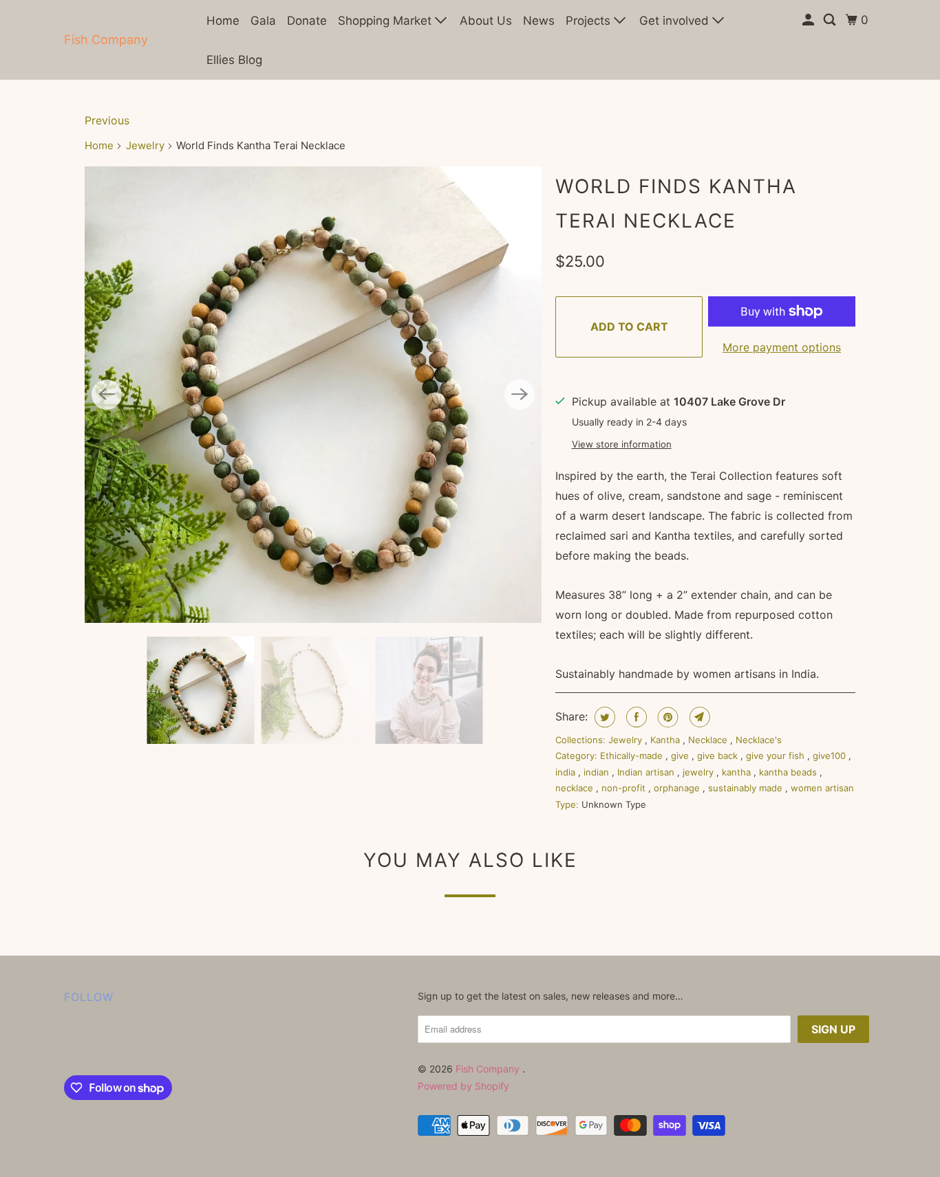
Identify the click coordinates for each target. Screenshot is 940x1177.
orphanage (678, 787)
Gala (263, 21)
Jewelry (145, 145)
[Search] (830, 20)
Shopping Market (386, 21)
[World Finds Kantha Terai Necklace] (313, 394)
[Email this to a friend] (698, 717)
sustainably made (746, 787)
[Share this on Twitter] (603, 717)
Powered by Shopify (463, 1086)
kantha (738, 772)
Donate (307, 21)
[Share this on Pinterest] (666, 717)
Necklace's (759, 739)
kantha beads (789, 772)
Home (222, 21)
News (539, 21)
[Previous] (107, 395)
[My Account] (809, 20)
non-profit (624, 787)
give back (718, 755)
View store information (622, 444)
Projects (590, 21)
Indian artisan (647, 772)
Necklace (709, 739)
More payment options (782, 347)
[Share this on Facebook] (635, 717)
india (566, 772)
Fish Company (106, 39)
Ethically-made (632, 755)
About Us (486, 21)
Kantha (666, 739)
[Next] (519, 395)
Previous (107, 120)
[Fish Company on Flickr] (67, 1043)
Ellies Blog (234, 60)
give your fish (776, 755)
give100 (830, 755)
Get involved (675, 21)
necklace (575, 787)
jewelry (699, 772)
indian (598, 772)
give (681, 755)
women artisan (822, 787)
